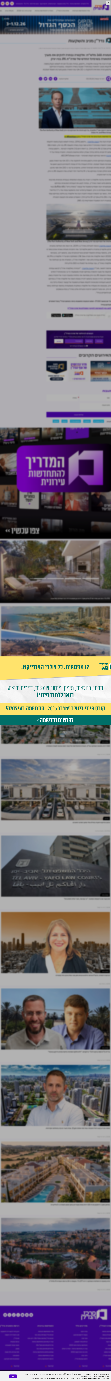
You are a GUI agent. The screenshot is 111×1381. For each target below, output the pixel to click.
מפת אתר (108, 1348)
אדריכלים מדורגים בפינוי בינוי (45, 1348)
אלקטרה (87, 421)
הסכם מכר (16, 1355)
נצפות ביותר (105, 665)
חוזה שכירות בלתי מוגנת (12, 1352)
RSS (110, 1359)
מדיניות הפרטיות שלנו (89, 1378)
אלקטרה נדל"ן (75, 421)
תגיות (109, 1345)
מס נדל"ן (16, 1338)
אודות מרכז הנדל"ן (62, 10)
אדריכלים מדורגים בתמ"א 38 (44, 1345)
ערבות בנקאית (14, 1341)
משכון (17, 1348)
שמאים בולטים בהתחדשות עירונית (43, 1352)
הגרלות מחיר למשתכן (81, 1341)
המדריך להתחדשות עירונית (44, 10)
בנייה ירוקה (84, 1331)
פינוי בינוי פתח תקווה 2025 (79, 1352)
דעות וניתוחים (52, 4)
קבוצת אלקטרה (93, 141)
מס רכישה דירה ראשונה (12, 1335)
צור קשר (108, 1341)
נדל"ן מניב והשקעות (63, 4)
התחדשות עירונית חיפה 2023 (78, 1345)
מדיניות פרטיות (106, 1331)
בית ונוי (106, 818)
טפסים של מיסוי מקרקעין (11, 1359)
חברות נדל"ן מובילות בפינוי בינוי (44, 1335)
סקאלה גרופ (9, 10)
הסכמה (13, 1376)
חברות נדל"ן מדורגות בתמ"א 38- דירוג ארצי (40, 1338)
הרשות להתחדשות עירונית (45, 1359)
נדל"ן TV (26, 4)
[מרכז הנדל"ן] (101, 7)
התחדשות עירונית (75, 4)
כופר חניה (84, 1338)
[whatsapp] (40, 78)
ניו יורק (64, 421)
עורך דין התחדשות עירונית (45, 1355)
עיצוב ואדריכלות (34, 4)
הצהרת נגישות (106, 1335)
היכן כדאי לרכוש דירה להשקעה (10, 1331)
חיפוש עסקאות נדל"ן (81, 1359)
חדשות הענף (43, 4)
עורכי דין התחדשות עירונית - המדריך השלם (74, 1348)
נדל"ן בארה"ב (98, 421)
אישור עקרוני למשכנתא (12, 1345)
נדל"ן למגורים (85, 4)
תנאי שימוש (107, 1352)
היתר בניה (84, 1355)
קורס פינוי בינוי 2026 (24, 10)
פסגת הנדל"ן (107, 1355)
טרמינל (56, 421)
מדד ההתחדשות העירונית (81, 10)
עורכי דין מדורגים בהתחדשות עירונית (42, 1341)
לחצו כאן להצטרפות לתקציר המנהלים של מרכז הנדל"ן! (89, 308)
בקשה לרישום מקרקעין (80, 1335)
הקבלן (108, 155)
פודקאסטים (19, 4)
